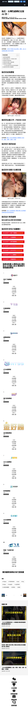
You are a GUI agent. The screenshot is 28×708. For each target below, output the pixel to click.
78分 (14, 498)
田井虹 (13, 587)
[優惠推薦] (14, 696)
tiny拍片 (10, 584)
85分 (14, 405)
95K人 (14, 322)
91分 (14, 286)
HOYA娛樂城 (7, 462)
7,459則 (14, 443)
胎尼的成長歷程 (6, 57)
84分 (14, 469)
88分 (14, 315)
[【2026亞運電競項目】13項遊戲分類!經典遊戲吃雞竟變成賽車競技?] (14, 613)
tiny (22, 581)
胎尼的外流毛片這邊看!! (9, 67)
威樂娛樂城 (6, 337)
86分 (14, 344)
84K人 (14, 534)
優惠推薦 (14, 700)
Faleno (4, 581)
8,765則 (14, 472)
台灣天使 (17, 584)
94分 (14, 376)
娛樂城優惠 (7, 18)
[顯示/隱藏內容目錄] (16, 55)
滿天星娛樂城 (7, 398)
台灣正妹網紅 (6, 587)
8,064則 (14, 380)
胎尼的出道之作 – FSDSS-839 (10, 58)
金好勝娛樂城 (7, 433)
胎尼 (18, 587)
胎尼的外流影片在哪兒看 (9, 62)
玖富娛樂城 (6, 308)
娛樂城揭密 (17, 18)
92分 (14, 557)
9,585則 (14, 409)
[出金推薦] (14, 684)
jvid (18, 581)
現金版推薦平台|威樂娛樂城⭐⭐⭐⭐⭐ (12, 250)
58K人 (14, 505)
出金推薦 (14, 688)
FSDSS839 (11, 581)
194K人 (14, 564)
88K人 (14, 476)
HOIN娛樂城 (7, 520)
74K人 (14, 447)
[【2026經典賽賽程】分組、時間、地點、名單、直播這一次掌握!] (14, 658)
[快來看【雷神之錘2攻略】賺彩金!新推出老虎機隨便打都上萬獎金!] (14, 636)
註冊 (24, 1)
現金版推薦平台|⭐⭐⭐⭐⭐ (13, 233)
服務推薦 (14, 705)
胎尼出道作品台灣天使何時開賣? (12, 65)
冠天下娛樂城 (7, 279)
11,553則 (14, 290)
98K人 (14, 293)
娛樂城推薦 (12, 18)
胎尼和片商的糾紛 (7, 60)
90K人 (14, 412)
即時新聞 (3, 18)
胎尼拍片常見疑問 (7, 63)
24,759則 (14, 560)
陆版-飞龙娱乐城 (8, 550)
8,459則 (14, 530)
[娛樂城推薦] (14, 690)
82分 (14, 527)
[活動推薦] (14, 679)
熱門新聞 (24, 18)
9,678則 (14, 501)
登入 (21, 1)
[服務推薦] (14, 702)
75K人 (13, 383)
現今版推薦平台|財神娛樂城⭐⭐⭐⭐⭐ (12, 246)
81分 (14, 440)
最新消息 (20, 18)
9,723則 (14, 319)
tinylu (4, 584)
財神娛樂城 (6, 491)
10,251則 (14, 348)
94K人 (14, 351)
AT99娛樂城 (7, 369)
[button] (25, 5)
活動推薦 (14, 682)
